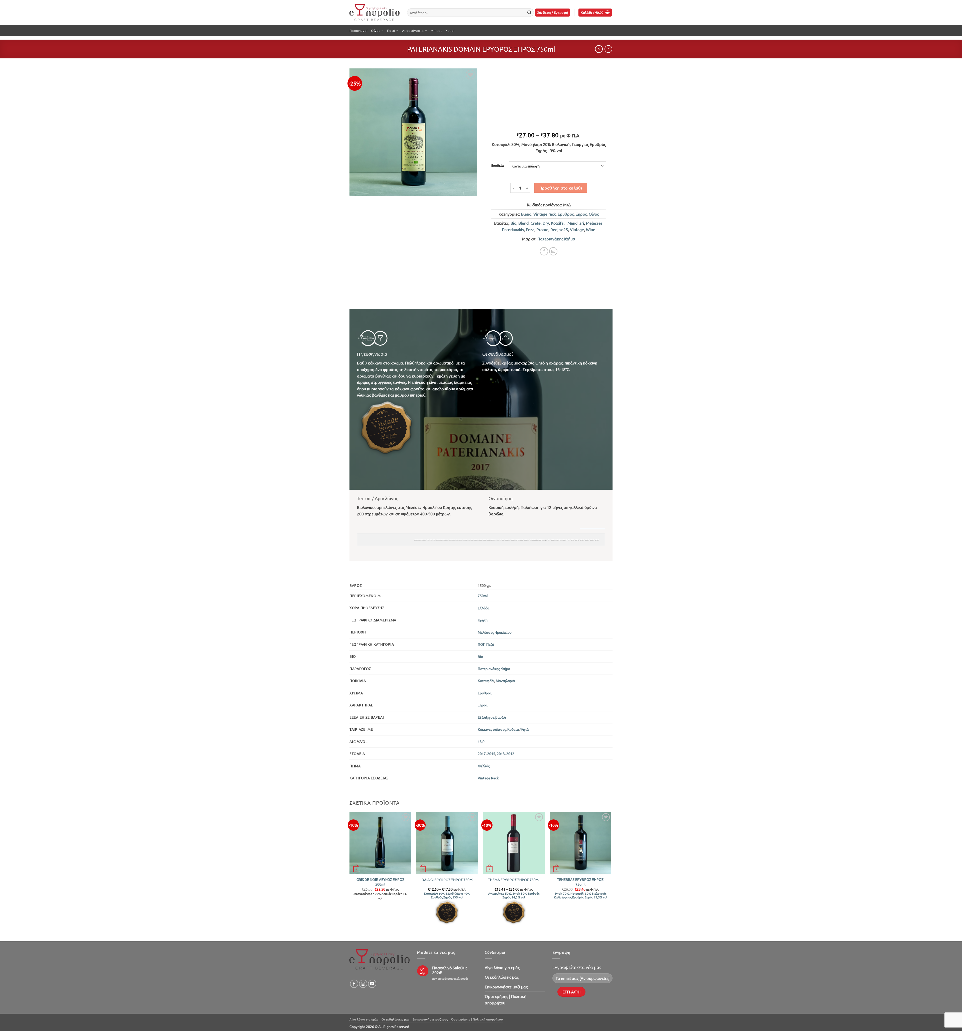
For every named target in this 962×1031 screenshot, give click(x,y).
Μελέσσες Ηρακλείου (495, 632)
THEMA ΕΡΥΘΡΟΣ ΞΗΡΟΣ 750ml (514, 879)
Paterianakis (513, 229)
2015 (491, 753)
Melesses (594, 222)
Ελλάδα (483, 608)
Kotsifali (558, 222)
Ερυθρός (566, 213)
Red (553, 229)
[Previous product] (608, 49)
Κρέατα (513, 729)
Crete (536, 222)
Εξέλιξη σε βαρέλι (492, 717)
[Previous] (349, 876)
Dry (546, 222)
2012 (510, 753)
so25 (563, 229)
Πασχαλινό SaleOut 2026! (449, 970)
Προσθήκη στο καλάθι (560, 187)
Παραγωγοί (358, 30)
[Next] (611, 876)
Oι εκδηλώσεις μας (502, 976)
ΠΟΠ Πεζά (486, 644)
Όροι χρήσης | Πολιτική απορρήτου (505, 999)
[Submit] (529, 12)
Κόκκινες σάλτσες (492, 729)
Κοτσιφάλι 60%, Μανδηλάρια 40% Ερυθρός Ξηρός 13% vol (447, 895)
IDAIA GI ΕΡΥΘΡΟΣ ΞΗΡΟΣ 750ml (447, 879)
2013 (501, 753)
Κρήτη (483, 620)
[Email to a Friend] (553, 251)
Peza (530, 229)
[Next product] (599, 49)
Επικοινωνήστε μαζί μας (506, 986)
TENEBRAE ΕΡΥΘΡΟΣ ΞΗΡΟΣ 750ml (580, 881)
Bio (513, 222)
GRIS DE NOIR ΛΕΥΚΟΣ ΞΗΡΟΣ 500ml (380, 881)
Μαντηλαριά (505, 680)
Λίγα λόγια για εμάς (502, 967)
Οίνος (375, 30)
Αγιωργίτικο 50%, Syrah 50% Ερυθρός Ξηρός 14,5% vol (513, 895)
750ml (483, 595)
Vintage (577, 229)
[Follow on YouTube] (372, 984)
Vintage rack (544, 213)
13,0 (481, 741)
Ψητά (524, 729)
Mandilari (575, 222)
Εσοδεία (497, 165)
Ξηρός (581, 213)
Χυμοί (449, 30)
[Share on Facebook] (544, 251)
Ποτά (391, 30)
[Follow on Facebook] (354, 984)
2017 (482, 753)
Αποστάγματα (413, 30)
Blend (526, 213)
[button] (552, 13)
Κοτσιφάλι (486, 680)
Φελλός (484, 766)
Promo (542, 229)
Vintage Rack (488, 778)
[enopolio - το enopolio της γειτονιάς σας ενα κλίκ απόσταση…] (374, 12)
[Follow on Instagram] (363, 984)
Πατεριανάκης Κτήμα (556, 238)
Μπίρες (436, 30)
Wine (590, 229)
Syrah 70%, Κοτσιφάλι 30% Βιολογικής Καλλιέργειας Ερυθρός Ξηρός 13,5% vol (580, 895)
